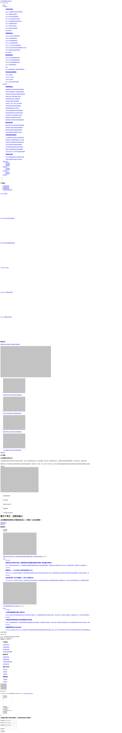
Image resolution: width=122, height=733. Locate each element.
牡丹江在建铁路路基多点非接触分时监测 (15, 156)
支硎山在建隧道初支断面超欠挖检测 (14, 132)
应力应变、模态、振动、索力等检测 (14, 103)
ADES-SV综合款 (9, 79)
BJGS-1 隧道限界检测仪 (11, 64)
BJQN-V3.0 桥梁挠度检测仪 (12, 42)
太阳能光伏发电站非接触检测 (12, 101)
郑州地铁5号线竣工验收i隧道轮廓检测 (14, 127)
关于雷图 (5, 170)
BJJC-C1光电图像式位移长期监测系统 (14, 11)
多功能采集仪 (9, 30)
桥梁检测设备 (9, 33)
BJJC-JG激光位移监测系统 (11, 28)
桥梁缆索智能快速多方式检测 (12, 108)
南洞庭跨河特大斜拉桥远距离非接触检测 (15, 89)
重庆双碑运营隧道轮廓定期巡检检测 (14, 129)
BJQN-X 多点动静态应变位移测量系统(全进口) (16, 47)
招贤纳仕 (8, 173)
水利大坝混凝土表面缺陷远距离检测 (14, 144)
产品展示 (5, 6)
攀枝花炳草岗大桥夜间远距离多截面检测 (15, 119)
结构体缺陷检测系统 (11, 72)
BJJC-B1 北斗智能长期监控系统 (13, 18)
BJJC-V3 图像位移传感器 (11, 14)
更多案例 (3, 452)
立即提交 (2, 731)
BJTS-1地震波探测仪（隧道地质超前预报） (15, 69)
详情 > (4, 558)
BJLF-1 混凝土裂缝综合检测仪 (12, 81)
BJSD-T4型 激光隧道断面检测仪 (13, 59)
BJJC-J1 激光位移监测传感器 (12, 16)
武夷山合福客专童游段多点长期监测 (14, 159)
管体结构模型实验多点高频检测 (13, 98)
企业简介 (8, 172)
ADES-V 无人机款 (10, 77)
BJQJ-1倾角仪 (9, 52)
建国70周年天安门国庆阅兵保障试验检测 (15, 125)
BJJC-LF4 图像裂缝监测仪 (11, 23)
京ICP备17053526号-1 (28, 693)
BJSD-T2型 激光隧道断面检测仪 (13, 57)
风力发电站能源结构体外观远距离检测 (14, 146)
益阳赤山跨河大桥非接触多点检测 (13, 96)
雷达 (7, 67)
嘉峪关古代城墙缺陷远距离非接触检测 (14, 149)
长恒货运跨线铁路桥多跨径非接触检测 (14, 110)
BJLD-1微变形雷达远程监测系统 (13, 49)
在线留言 (5, 711)
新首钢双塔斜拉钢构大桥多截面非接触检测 (15, 94)
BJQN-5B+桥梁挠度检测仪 (11, 40)
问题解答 (8, 165)
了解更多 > (3, 466)
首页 (4, 5)
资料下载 (8, 163)
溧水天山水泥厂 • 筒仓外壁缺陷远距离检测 (15, 151)
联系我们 (5, 174)
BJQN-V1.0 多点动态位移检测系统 (13, 45)
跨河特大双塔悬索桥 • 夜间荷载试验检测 (15, 91)
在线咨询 (3, 524)
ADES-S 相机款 (9, 74)
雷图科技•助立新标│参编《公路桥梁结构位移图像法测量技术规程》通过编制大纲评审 (22, 556)
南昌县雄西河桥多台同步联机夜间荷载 (14, 112)
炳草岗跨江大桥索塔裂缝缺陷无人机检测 (15, 139)
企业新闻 (8, 168)
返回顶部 (5, 713)
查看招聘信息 (4, 522)
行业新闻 (8, 169)
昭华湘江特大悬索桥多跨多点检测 (13, 117)
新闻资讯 (5, 166)
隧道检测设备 (9, 55)
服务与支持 (5, 161)
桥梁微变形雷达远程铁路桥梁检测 (13, 105)
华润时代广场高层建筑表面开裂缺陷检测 (15, 142)
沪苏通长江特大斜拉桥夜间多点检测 (14, 115)
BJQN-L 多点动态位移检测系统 (13, 35)
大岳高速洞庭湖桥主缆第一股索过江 (11, 606)
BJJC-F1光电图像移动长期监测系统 (13, 21)
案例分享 (5, 84)
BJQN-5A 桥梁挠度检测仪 (11, 38)
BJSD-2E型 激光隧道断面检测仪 (13, 62)
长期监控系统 (9, 9)
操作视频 (8, 164)
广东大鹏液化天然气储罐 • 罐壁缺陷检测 (15, 137)
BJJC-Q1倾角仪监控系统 (11, 25)
